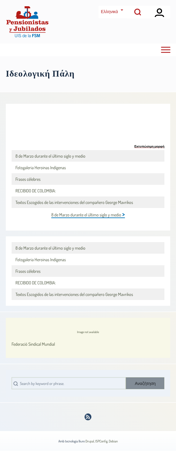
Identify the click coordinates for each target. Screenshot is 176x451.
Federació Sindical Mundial (33, 344)
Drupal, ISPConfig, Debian (101, 441)
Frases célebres (28, 179)
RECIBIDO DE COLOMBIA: (35, 190)
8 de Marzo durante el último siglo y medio (50, 156)
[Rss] (88, 417)
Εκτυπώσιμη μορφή (149, 146)
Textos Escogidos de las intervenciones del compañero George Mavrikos (74, 202)
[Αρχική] (27, 22)
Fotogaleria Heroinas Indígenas (40, 167)
